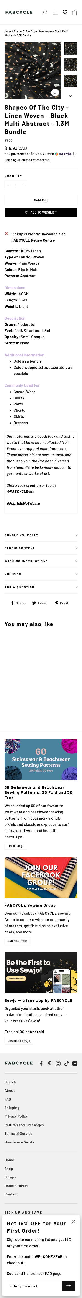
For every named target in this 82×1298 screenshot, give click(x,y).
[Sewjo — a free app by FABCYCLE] (41, 972)
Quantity (13, 176)
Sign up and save (23, 1212)
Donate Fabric (16, 1185)
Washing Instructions (26, 561)
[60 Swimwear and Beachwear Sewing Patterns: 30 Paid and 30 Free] (41, 759)
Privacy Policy (16, 1116)
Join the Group (18, 941)
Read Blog (16, 845)
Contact (11, 1194)
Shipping (10, 160)
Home (8, 31)
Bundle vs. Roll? (21, 535)
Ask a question (20, 587)
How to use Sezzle (19, 1142)
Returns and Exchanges (24, 1125)
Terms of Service (18, 1133)
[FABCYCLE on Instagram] (58, 1063)
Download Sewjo (19, 1040)
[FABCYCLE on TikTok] (66, 1063)
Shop (9, 1168)
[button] (41, 154)
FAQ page (53, 1273)
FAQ (8, 1099)
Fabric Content (20, 548)
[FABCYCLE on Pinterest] (49, 1063)
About (10, 1090)
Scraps (10, 1177)
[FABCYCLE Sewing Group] (41, 877)
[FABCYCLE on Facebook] (41, 1063)
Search (10, 1082)
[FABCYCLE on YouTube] (74, 1063)
